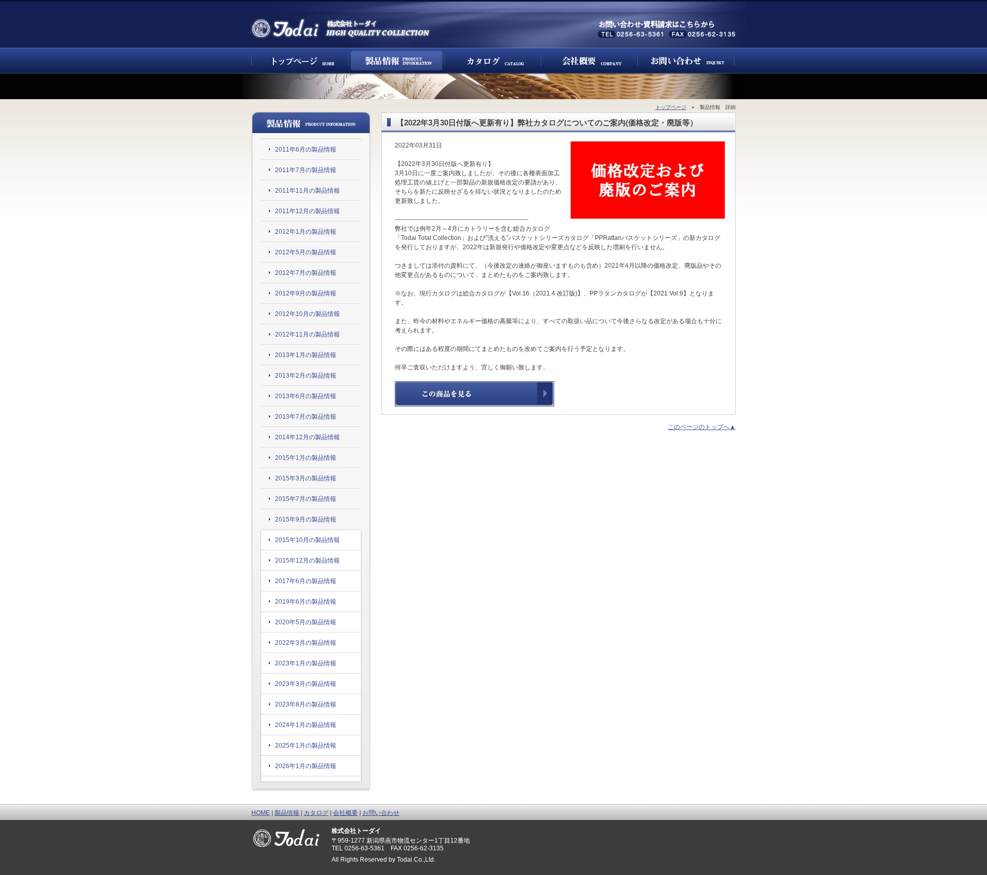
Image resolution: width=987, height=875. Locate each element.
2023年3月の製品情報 (305, 683)
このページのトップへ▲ (702, 427)
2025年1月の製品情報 (305, 745)
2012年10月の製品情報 (307, 314)
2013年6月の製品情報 (305, 396)
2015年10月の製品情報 (307, 540)
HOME (260, 812)
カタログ (493, 60)
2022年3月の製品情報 (305, 642)
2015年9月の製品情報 (305, 519)
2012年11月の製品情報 (307, 334)
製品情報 (287, 812)
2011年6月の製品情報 (305, 149)
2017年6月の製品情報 (305, 581)
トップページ (300, 60)
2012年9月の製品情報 (305, 293)
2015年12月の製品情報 (307, 560)
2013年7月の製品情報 (305, 416)
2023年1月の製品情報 (305, 663)
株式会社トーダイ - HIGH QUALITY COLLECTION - (341, 28)
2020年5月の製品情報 (305, 622)
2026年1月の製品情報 (305, 766)
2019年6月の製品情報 (305, 601)
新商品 (397, 60)
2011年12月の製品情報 (307, 211)
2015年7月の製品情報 (305, 498)
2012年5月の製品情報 (305, 252)
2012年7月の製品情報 (305, 272)
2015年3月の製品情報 (305, 478)
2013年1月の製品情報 (305, 355)
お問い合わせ (686, 60)
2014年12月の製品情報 (307, 437)
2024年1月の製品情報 (305, 725)
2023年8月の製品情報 (305, 704)
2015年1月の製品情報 (305, 457)
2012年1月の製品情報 (305, 231)
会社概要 (589, 60)
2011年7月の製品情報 (305, 170)
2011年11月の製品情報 (307, 190)
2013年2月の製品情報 (305, 375)
